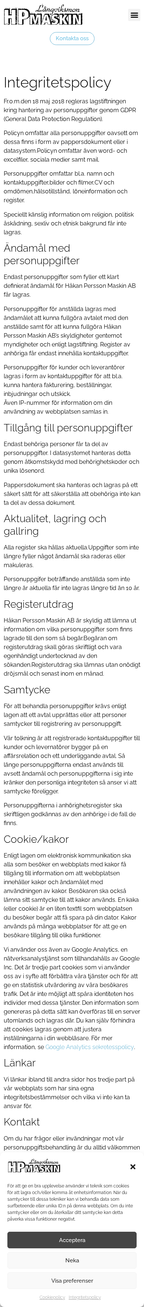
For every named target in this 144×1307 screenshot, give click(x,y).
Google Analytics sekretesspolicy (89, 1047)
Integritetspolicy (85, 1297)
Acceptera (72, 1240)
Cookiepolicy (52, 1297)
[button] (133, 1166)
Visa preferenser (72, 1280)
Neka (72, 1260)
